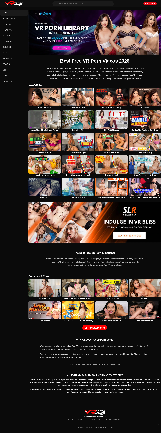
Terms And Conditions (113, 419)
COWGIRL (7, 64)
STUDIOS (6, 35)
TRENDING (7, 30)
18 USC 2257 (82, 419)
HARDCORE (7, 81)
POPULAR (7, 24)
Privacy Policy (96, 419)
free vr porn (100, 382)
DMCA (70, 419)
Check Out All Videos (95, 327)
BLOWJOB (7, 47)
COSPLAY (7, 75)
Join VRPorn (150, 4)
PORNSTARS (8, 41)
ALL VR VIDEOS (9, 18)
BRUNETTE (7, 58)
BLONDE (6, 52)
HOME (5, 12)
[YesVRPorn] (94, 414)
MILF (4, 70)
